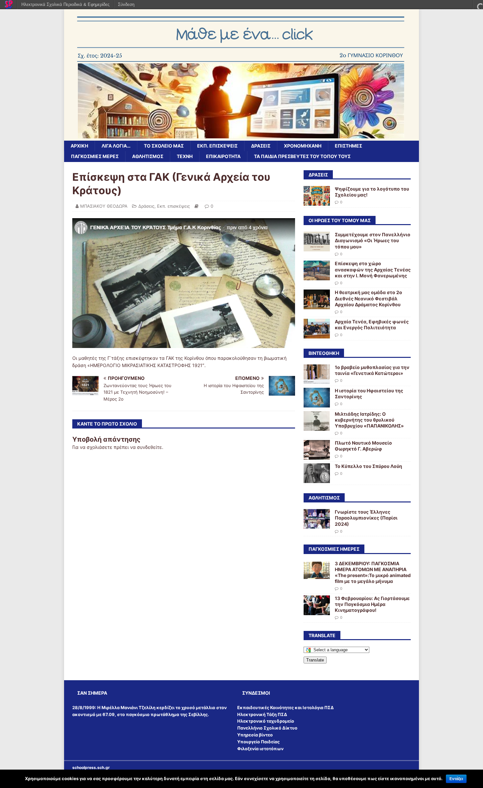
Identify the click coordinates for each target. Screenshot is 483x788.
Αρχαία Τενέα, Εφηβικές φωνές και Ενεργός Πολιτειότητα (372, 324)
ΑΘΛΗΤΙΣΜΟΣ (147, 156)
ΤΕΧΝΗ (185, 156)
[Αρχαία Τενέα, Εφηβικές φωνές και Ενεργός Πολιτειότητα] (317, 334)
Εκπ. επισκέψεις (217, 146)
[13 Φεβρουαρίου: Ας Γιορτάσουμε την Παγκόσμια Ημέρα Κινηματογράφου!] (317, 611)
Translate (315, 660)
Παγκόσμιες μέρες (95, 156)
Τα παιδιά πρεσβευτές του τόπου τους (302, 156)
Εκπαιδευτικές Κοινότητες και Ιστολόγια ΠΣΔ (285, 707)
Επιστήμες (348, 146)
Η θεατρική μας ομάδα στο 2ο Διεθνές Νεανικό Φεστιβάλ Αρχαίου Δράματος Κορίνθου (368, 298)
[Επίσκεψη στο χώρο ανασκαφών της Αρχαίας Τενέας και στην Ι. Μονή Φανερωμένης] (317, 276)
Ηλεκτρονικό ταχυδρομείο (265, 721)
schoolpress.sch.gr (91, 767)
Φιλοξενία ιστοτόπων (260, 748)
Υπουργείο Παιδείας (258, 741)
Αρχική (79, 146)
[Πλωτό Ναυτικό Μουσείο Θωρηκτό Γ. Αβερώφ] (317, 456)
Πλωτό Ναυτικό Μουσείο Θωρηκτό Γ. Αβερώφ (363, 446)
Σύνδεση (126, 4)
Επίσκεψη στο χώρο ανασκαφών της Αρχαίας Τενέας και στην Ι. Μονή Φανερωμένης (373, 269)
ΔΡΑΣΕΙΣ (318, 174)
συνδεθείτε (149, 447)
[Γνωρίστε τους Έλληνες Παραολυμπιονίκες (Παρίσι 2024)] (317, 525)
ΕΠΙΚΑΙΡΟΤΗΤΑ (223, 156)
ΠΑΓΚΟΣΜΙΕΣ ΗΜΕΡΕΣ (334, 549)
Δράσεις (260, 146)
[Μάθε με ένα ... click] (241, 137)
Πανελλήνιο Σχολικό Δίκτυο (267, 727)
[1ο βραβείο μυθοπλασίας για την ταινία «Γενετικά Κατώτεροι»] (317, 380)
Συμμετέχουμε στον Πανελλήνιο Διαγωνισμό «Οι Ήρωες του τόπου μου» (372, 240)
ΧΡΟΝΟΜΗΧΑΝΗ (302, 146)
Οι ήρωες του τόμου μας (340, 220)
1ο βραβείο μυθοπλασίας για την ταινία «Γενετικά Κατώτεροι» (372, 370)
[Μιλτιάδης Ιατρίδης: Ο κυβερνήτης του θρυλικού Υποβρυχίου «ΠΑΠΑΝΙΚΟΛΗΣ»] (317, 426)
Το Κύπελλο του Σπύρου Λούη (368, 466)
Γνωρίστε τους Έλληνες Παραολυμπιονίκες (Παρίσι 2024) (366, 517)
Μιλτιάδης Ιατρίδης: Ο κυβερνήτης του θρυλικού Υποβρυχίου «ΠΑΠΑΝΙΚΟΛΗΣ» (369, 420)
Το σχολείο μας (164, 146)
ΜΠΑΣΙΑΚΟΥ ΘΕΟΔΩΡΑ (103, 206)
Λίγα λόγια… (116, 146)
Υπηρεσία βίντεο (255, 734)
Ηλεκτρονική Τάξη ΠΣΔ (262, 714)
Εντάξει (456, 778)
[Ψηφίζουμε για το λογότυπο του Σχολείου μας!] (317, 202)
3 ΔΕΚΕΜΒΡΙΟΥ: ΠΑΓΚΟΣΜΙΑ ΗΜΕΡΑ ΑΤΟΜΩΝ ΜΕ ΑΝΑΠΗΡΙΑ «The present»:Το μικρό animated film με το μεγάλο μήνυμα (373, 572)
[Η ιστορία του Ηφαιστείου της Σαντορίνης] (317, 403)
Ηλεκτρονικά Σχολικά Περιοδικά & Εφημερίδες (65, 4)
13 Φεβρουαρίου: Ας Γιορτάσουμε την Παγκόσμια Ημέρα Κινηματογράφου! (372, 604)
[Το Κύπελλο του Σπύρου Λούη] (317, 479)
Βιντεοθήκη (324, 353)
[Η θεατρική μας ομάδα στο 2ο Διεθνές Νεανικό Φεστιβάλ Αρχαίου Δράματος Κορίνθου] (317, 305)
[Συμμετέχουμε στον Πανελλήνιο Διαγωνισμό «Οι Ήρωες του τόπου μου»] (317, 247)
